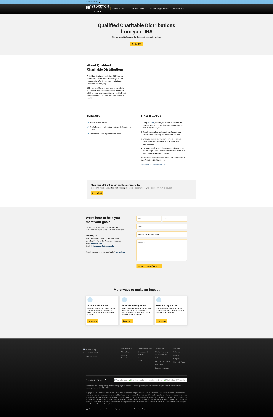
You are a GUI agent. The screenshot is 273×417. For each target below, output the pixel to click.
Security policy (139, 409)
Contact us (176, 352)
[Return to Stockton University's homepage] (93, 351)
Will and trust (125, 352)
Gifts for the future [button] (137, 9)
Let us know (120, 252)
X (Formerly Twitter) (179, 362)
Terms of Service (96, 404)
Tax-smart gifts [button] (178, 9)
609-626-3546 (96, 243)
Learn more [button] (93, 321)
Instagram (176, 359)
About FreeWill (104, 388)
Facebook (176, 355)
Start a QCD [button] (136, 44)
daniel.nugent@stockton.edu (102, 246)
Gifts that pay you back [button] (158, 9)
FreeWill (100, 380)
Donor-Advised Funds (162, 361)
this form (151, 123)
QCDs (157, 358)
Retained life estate (162, 368)
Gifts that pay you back (145, 348)
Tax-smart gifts (159, 348)
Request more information (149, 266)
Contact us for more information (153, 164)
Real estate (159, 365)
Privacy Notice (109, 404)
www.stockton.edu (92, 2)
